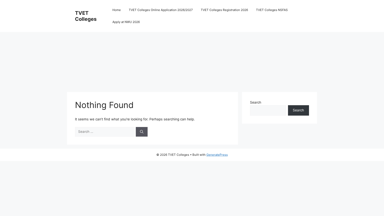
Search (255, 102)
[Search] (142, 132)
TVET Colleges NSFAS (272, 10)
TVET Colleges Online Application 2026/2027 (161, 10)
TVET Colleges (86, 16)
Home (116, 10)
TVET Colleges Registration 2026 (224, 10)
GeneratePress (217, 155)
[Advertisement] (187, 60)
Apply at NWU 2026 (126, 22)
